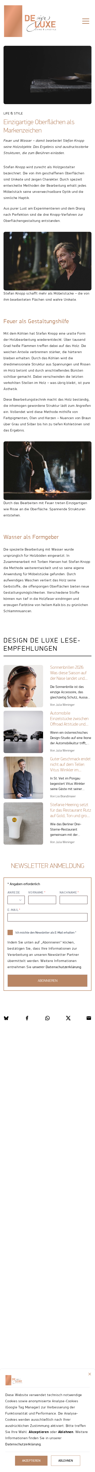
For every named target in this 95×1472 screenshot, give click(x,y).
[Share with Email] (88, 1018)
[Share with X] (68, 1018)
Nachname (68, 892)
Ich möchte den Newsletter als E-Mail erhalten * (45, 932)
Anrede (14, 892)
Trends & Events (57, 35)
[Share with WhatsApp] (47, 1018)
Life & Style (24, 35)
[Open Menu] (85, 21)
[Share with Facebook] (27, 1018)
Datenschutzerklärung (23, 1444)
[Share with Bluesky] (6, 1018)
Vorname (36, 892)
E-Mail (13, 910)
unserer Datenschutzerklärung (56, 967)
